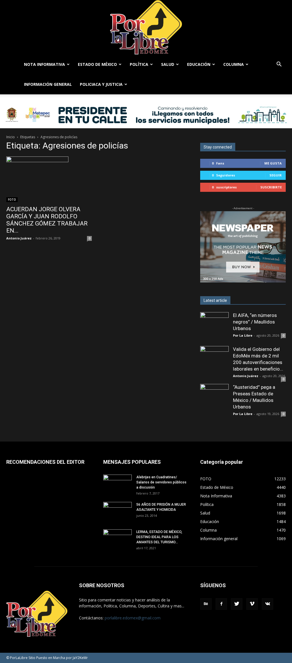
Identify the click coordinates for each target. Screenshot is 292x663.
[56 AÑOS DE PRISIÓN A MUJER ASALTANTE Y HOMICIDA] (117, 512)
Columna (233, 64)
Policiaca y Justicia (101, 84)
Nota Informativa (44, 64)
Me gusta (273, 163)
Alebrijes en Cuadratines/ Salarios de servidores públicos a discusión (161, 482)
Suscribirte (271, 187)
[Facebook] (221, 604)
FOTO (12, 200)
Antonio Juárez (19, 238)
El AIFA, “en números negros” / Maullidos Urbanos (255, 321)
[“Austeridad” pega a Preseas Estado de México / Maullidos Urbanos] (214, 398)
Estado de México (97, 64)
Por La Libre (242, 335)
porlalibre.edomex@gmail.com (133, 618)
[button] (279, 65)
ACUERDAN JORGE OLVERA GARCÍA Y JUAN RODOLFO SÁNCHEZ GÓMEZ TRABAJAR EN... (47, 220)
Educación (198, 64)
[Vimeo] (252, 604)
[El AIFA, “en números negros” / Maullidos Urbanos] (214, 326)
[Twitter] (236, 604)
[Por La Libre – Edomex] (146, 27)
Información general (48, 84)
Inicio (10, 137)
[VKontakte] (267, 604)
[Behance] (206, 604)
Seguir (275, 175)
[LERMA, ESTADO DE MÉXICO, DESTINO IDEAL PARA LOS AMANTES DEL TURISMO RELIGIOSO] (117, 538)
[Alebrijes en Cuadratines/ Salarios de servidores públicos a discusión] (117, 485)
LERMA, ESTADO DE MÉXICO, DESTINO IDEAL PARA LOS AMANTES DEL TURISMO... (159, 537)
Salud (167, 64)
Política (139, 64)
